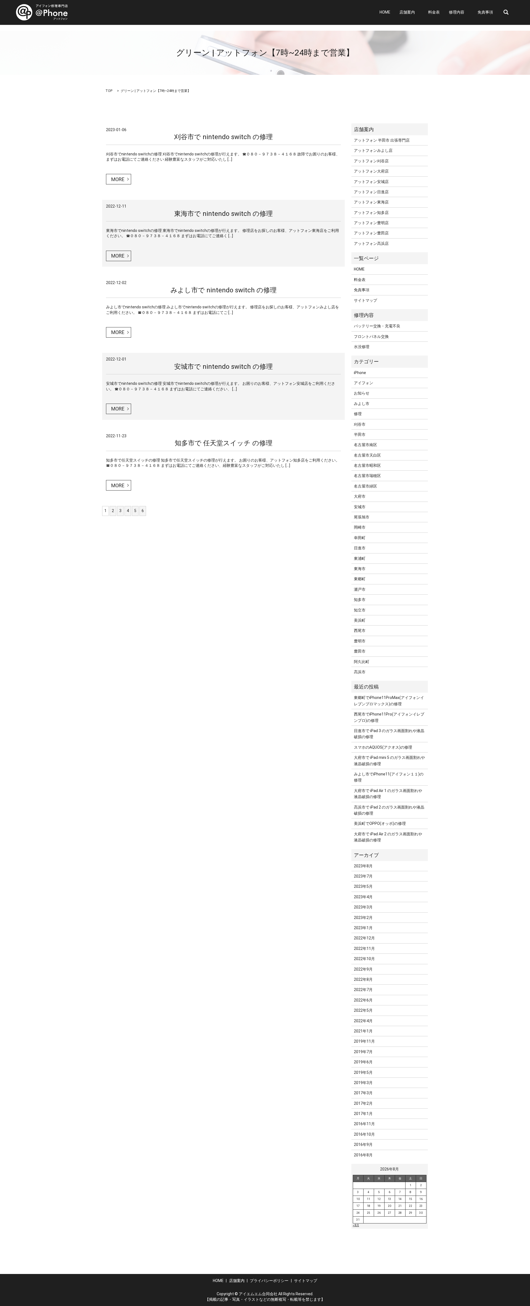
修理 (358, 414)
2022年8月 (363, 979)
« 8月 (356, 1225)
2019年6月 (363, 1062)
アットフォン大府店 (371, 171)
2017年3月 (363, 1093)
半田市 (359, 434)
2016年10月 (364, 1134)
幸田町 (359, 538)
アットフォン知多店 (371, 212)
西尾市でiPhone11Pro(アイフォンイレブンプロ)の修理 (389, 717)
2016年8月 (363, 1155)
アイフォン (363, 383)
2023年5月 (363, 886)
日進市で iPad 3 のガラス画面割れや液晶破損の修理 (389, 734)
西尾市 (359, 630)
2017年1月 (363, 1113)
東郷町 (359, 579)
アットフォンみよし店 (373, 150)
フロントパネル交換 (371, 336)
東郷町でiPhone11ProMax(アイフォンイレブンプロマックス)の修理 (389, 700)
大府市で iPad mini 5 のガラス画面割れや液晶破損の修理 (389, 760)
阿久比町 (361, 661)
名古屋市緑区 (365, 486)
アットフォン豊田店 (371, 233)
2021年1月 (363, 1031)
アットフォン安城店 (371, 181)
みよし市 (361, 403)
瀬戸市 (359, 589)
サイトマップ (365, 300)
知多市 (359, 599)
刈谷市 (359, 424)
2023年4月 (363, 897)
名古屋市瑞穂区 (367, 475)
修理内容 (456, 12)
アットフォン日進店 (371, 192)
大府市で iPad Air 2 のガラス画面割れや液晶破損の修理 (388, 837)
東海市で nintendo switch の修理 (223, 214)
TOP (108, 91)
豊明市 (359, 641)
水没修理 (361, 347)
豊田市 (359, 651)
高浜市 (359, 672)
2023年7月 (363, 876)
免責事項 (485, 12)
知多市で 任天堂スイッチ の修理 (223, 443)
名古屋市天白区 (367, 455)
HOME (385, 12)
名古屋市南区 (365, 445)
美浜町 (359, 620)
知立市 (359, 610)
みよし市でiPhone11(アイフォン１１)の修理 (388, 777)
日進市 (359, 548)
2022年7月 (363, 989)
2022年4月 (363, 1021)
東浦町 (359, 558)
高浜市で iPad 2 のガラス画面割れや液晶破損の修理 (389, 810)
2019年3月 (363, 1082)
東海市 (359, 568)
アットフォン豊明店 (371, 223)
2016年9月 (363, 1144)
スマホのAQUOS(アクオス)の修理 (383, 747)
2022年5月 (363, 1010)
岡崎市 (359, 527)
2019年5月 (363, 1072)
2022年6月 (363, 1000)
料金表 (434, 12)
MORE (117, 179)
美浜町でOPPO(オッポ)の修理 (380, 823)
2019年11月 (364, 1041)
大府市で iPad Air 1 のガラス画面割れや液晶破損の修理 (388, 793)
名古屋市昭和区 (367, 465)
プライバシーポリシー (269, 1280)
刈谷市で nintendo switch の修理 (223, 137)
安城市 (359, 507)
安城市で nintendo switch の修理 (223, 366)
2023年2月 (363, 917)
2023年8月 (363, 866)
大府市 (359, 496)
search (506, 12)
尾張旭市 (361, 517)
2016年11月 (364, 1124)
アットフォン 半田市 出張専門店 (382, 140)
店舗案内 (407, 12)
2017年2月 (363, 1103)
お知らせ (361, 393)
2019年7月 (363, 1052)
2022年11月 (364, 948)
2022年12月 (364, 938)
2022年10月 (364, 959)
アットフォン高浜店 (371, 243)
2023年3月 (363, 907)
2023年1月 (363, 928)
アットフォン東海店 (371, 202)
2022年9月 (363, 969)
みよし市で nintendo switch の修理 (224, 290)
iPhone (360, 372)
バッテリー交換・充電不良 (377, 326)
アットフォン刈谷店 (371, 161)
